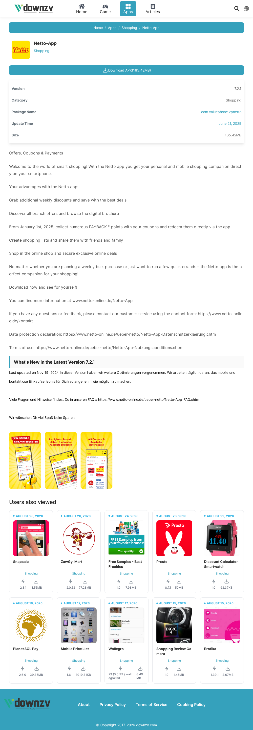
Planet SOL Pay (25, 649)
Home (98, 27)
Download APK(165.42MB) (129, 70)
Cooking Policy (191, 704)
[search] (236, 8)
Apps (112, 27)
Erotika (210, 649)
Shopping (129, 27)
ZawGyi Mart (71, 561)
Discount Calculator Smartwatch (221, 564)
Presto (162, 561)
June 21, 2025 (230, 123)
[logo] (34, 8)
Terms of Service (151, 704)
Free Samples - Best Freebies (125, 564)
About (84, 704)
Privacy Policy (113, 704)
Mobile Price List (75, 649)
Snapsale (21, 561)
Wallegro (116, 649)
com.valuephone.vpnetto (221, 112)
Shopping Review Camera (173, 651)
